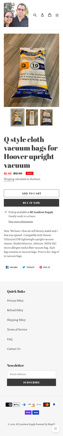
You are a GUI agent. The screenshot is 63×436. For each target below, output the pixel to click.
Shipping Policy (16, 320)
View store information (20, 221)
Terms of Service (17, 329)
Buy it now (31, 203)
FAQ (9, 339)
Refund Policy (15, 310)
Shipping (9, 179)
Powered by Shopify (45, 424)
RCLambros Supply (25, 424)
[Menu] (57, 15)
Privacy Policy (15, 301)
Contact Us (13, 349)
